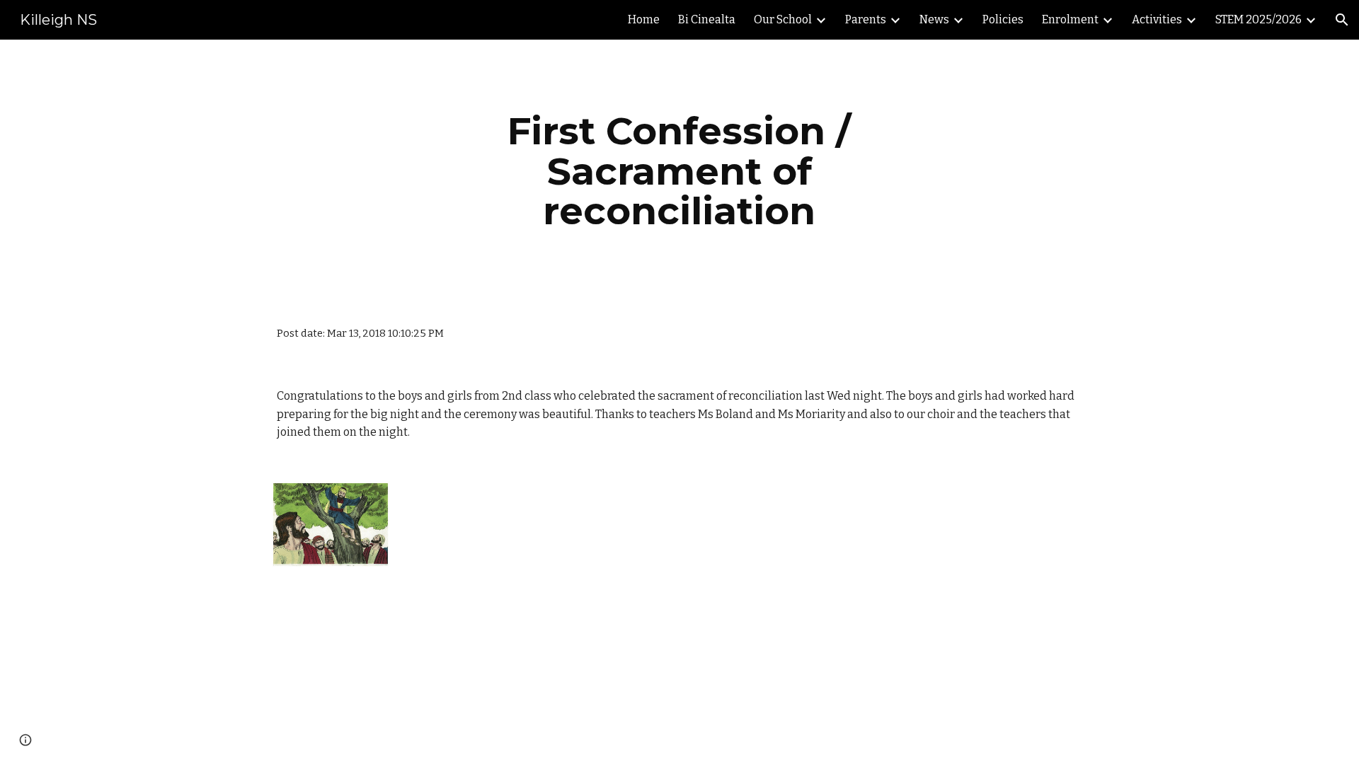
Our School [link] (783, 19)
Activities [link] (1157, 19)
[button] (1342, 20)
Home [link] (644, 19)
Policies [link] (1002, 19)
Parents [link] (865, 19)
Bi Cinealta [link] (706, 19)
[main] (679, 171)
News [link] (934, 19)
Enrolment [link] (1070, 19)
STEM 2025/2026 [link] (1258, 19)
